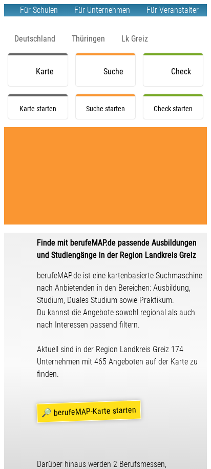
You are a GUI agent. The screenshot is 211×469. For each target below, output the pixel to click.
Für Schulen (39, 10)
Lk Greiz (134, 39)
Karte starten (47, 76)
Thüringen (88, 39)
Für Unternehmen (102, 10)
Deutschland (34, 39)
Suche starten (115, 76)
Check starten (183, 76)
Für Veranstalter (172, 10)
